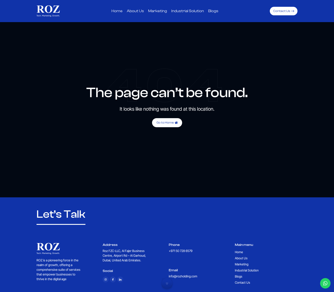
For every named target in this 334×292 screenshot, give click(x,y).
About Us (135, 11)
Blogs (213, 11)
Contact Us (242, 282)
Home (117, 11)
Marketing (157, 11)
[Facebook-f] (113, 279)
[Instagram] (106, 279)
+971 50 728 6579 (180, 251)
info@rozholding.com (183, 276)
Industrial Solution (187, 11)
